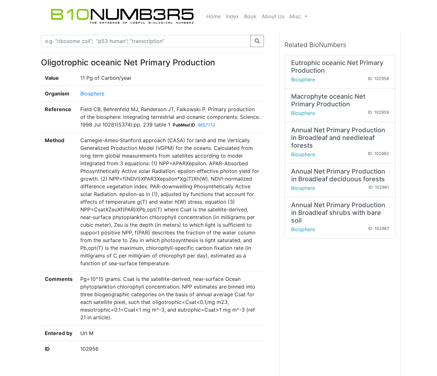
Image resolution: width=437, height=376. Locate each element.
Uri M (86, 333)
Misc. (297, 16)
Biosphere (92, 93)
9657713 (206, 124)
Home (213, 16)
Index (232, 16)
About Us (273, 16)
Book (250, 16)
